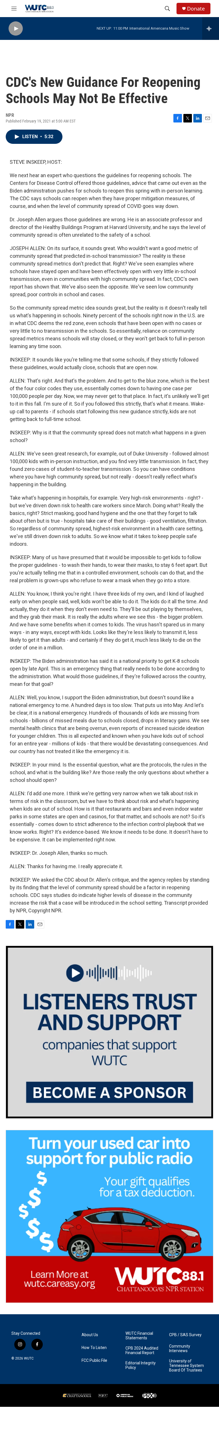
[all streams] (210, 28)
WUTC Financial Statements (139, 1335)
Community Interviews (179, 1348)
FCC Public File (94, 1360)
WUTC (29, 1358)
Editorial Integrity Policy (140, 1365)
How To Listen (94, 1348)
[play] (15, 28)
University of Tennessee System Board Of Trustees (186, 1365)
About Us (90, 1335)
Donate (196, 9)
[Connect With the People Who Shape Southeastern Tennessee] (109, 1032)
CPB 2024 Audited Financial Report (141, 1350)
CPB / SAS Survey (185, 1335)
